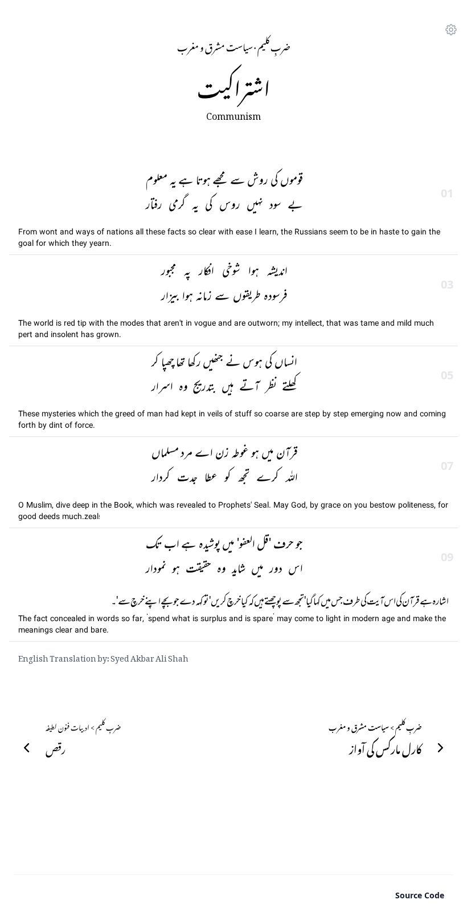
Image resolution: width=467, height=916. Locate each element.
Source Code (419, 895)
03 (447, 284)
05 (447, 375)
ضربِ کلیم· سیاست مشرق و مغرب (233, 45)
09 (447, 557)
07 (447, 465)
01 (447, 193)
